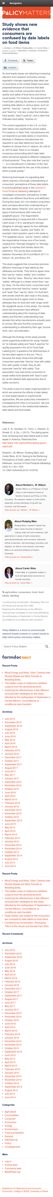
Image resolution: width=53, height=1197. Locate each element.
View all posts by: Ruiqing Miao (19, 556)
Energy (8, 1125)
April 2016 (10, 796)
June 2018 (10, 736)
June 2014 (10, 866)
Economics (42, 50)
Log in (8, 1161)
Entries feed (11, 1164)
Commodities (12, 1115)
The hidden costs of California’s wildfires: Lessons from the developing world (26, 684)
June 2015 (10, 824)
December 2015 (13, 810)
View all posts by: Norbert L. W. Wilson (22, 509)
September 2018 (13, 725)
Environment (11, 1129)
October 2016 (12, 789)
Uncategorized (12, 1146)
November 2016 (13, 785)
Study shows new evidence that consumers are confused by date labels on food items (27, 917)
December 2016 (13, 781)
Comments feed (13, 1168)
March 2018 (11, 746)
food (34, 592)
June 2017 (10, 771)
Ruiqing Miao (27, 48)
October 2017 (12, 760)
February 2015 (12, 838)
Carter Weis (42, 48)
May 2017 (10, 774)
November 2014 (13, 848)
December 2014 (13, 845)
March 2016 (11, 799)
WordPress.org (12, 1171)
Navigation (16, 3)
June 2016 (10, 792)
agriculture (11, 592)
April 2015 (10, 831)
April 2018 (10, 743)
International (11, 1139)
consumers (24, 592)
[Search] (46, 646)
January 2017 (12, 778)
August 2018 (11, 729)
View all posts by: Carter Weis (18, 582)
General (9, 1136)
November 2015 (13, 813)
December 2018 (13, 722)
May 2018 (10, 739)
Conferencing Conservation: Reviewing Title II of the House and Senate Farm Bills (27, 924)
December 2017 (13, 757)
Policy (8, 1143)
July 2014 (10, 862)
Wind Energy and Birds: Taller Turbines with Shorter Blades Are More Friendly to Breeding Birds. (27, 676)
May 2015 (10, 827)
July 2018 (10, 732)
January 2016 (12, 806)
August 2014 (11, 859)
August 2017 (11, 767)
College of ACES (21, 1191)
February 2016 (12, 803)
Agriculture (22, 50)
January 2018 (12, 753)
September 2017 (13, 764)
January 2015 (12, 841)
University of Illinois (39, 1191)
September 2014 (13, 855)
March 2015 (11, 834)
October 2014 (12, 852)
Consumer (32, 50)
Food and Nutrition (10, 53)
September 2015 (13, 820)
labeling (14, 595)
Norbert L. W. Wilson (13, 48)
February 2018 (12, 750)
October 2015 (12, 817)
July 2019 (10, 718)
